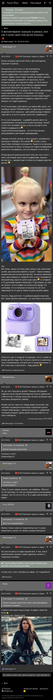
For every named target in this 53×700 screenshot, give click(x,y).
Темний (6, 689)
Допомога (44, 689)
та (14, 370)
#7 (51, 593)
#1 (51, 56)
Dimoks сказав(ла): (10, 478)
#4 (51, 473)
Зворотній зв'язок (31, 689)
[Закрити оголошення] (49, 9)
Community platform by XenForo (22, 696)
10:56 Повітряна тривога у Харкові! (31, 56)
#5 (51, 514)
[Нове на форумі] (44, 3)
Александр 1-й (9, 41)
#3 (51, 440)
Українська (8, 691)
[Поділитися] (47, 56)
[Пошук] (49, 3)
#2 (51, 386)
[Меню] (3, 3)
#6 (51, 547)
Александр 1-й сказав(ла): (14, 445)
